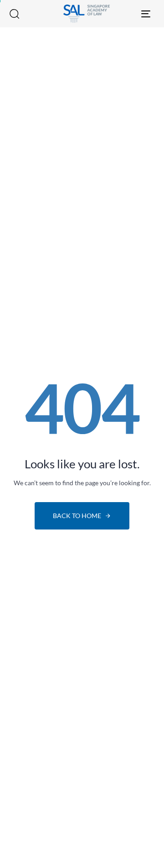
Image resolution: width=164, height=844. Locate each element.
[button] (14, 14)
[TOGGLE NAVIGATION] (130, 13)
